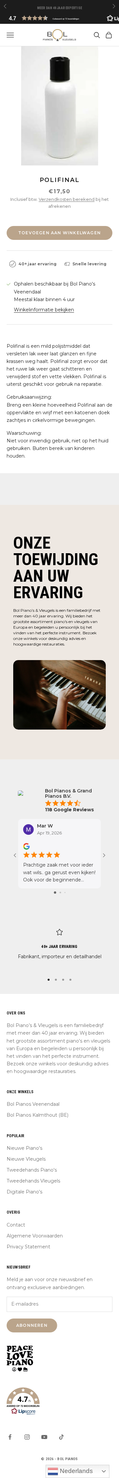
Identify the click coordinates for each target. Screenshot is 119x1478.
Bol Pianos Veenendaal (33, 1104)
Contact (16, 1225)
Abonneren (32, 1325)
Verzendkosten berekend (67, 199)
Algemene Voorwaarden (35, 1236)
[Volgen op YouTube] (44, 1437)
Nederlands (75, 1470)
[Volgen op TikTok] (61, 1437)
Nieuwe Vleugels (26, 1159)
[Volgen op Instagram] (27, 1437)
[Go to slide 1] (55, 892)
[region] (59, 948)
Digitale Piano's (24, 1192)
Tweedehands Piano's (32, 1170)
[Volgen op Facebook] (10, 1437)
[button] (59, 18)
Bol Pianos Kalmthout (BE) (37, 1115)
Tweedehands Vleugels (33, 1181)
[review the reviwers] (26, 846)
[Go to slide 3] (64, 892)
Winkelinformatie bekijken (44, 310)
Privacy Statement (28, 1247)
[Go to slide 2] (60, 892)
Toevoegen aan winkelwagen (59, 232)
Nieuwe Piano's (24, 1148)
